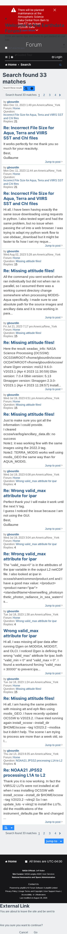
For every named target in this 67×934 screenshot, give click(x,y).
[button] (44, 95)
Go (35, 932)
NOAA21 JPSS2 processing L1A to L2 (39, 760)
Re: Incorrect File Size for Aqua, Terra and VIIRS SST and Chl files (28, 132)
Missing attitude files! (28, 261)
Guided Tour (24, 55)
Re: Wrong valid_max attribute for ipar (24, 493)
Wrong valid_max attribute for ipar (36, 481)
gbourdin (13, 101)
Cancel (23, 932)
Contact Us (33, 884)
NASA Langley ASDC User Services (39, 874)
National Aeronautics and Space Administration (33, 877)
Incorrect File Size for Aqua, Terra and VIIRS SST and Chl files (33, 116)
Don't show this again (16, 48)
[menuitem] (57, 57)
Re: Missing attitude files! (28, 270)
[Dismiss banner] (54, 10)
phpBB (23, 888)
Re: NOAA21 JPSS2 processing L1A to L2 (24, 773)
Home (16, 108)
